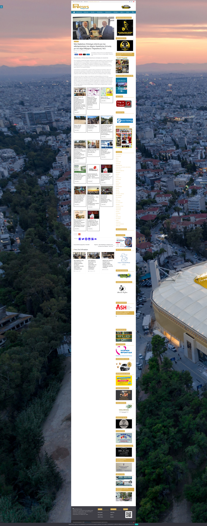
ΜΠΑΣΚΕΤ (117, 188)
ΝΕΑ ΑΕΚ (92, 12)
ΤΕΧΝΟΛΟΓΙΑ (118, 222)
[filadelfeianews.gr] (74, 12)
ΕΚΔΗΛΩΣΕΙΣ (118, 172)
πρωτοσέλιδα (122, 148)
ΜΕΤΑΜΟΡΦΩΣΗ (119, 186)
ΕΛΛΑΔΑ (117, 176)
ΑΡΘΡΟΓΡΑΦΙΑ (118, 161)
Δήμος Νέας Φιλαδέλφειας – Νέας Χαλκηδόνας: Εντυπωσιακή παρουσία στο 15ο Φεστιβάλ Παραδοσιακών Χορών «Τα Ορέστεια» (93, 200)
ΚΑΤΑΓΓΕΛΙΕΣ (118, 183)
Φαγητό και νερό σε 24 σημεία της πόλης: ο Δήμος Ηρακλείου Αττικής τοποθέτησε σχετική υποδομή (108, 264)
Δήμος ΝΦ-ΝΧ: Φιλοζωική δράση (105, 97)
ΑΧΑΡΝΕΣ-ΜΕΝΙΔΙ (119, 165)
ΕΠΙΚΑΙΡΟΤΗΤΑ (108, 12)
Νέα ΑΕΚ (112, 516)
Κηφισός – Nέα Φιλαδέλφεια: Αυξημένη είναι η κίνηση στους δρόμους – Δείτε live (103, 245)
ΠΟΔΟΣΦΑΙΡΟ (118, 209)
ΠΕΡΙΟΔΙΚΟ (116, 12)
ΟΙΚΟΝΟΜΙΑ (118, 200)
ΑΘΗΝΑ (117, 160)
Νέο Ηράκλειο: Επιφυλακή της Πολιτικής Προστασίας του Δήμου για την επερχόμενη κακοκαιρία (92, 265)
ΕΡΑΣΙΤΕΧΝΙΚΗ (118, 179)
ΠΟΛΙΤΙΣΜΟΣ (118, 213)
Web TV (111, 514)
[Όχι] (205, 524)
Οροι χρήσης (100, 514)
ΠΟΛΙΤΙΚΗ (117, 211)
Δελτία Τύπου (100, 516)
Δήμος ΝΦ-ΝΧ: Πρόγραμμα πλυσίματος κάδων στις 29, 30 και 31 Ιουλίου (106, 152)
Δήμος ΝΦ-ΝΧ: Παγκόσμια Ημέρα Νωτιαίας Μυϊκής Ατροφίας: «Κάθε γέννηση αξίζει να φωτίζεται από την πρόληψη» (92, 101)
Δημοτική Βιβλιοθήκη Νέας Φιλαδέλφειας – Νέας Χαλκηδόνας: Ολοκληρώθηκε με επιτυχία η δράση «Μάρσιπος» (79, 199)
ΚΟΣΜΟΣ (117, 184)
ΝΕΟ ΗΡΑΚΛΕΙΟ (76, 41)
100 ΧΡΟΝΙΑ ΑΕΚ (119, 154)
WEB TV (122, 12)
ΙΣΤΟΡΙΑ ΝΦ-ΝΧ (79, 12)
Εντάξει (136, 524)
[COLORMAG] (77, 509)
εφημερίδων (126, 148)
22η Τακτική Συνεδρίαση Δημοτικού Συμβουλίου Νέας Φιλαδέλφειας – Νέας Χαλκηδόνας (106, 199)
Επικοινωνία (100, 512)
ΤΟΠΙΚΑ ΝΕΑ (86, 12)
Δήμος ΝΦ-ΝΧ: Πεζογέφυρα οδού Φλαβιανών (92, 127)
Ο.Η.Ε (117, 199)
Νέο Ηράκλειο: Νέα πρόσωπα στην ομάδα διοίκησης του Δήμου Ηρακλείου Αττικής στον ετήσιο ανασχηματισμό (79, 265)
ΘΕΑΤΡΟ (117, 181)
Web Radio (112, 512)
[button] (1, 6)
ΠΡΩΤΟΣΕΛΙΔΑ (118, 216)
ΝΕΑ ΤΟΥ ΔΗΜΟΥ (119, 195)
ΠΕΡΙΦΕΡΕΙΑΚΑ (99, 12)
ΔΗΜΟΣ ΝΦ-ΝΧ (118, 168)
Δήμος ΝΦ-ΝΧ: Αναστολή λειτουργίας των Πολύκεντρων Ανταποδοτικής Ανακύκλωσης (79, 176)
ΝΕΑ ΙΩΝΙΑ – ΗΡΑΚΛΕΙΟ (120, 193)
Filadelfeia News (85, 50)
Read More (77, 112)
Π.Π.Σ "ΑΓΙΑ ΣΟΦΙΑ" (119, 202)
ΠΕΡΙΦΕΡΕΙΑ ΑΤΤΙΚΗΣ (119, 206)
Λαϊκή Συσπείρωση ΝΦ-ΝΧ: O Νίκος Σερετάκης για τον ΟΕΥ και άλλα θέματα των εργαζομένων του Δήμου (106, 177)
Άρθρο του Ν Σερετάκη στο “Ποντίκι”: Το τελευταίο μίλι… (93, 151)
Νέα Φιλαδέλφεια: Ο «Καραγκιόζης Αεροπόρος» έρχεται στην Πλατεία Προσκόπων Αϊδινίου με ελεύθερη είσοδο (79, 223)
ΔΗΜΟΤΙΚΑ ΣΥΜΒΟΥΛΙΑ (120, 170)
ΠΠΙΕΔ (117, 215)
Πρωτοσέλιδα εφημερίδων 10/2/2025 (81, 244)
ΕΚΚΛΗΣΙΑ (117, 174)
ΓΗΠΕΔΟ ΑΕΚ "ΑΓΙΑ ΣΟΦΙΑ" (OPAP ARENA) (123, 167)
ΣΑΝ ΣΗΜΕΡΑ (118, 218)
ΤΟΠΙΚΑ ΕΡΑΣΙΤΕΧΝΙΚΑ (120, 223)
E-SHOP (127, 12)
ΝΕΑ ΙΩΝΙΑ (118, 192)
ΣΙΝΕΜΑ (117, 220)
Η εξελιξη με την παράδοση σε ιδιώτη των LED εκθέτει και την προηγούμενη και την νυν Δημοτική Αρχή (93, 223)
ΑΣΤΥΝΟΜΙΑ (118, 163)
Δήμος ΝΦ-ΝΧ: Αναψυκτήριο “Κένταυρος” (77, 127)
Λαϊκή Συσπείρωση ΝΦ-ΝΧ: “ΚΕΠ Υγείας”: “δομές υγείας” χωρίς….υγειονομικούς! (93, 176)
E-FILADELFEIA (118, 156)
